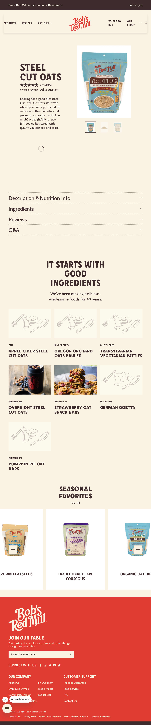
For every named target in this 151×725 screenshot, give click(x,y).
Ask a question (49, 89)
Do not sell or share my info (76, 716)
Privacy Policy (30, 716)
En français (135, 5)
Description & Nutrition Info (39, 198)
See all (75, 503)
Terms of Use (14, 716)
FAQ (66, 695)
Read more (55, 5)
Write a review (29, 89)
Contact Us (70, 701)
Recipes (27, 23)
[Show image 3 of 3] (117, 127)
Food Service (71, 688)
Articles (43, 23)
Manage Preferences (101, 716)
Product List (44, 695)
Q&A (14, 230)
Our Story (131, 23)
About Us (14, 682)
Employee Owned (19, 688)
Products (10, 23)
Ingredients (21, 209)
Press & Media (45, 688)
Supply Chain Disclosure (50, 716)
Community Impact (20, 695)
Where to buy (114, 23)
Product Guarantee (75, 682)
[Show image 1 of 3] (90, 127)
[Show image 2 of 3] (104, 127)
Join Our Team (45, 682)
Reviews (18, 219)
